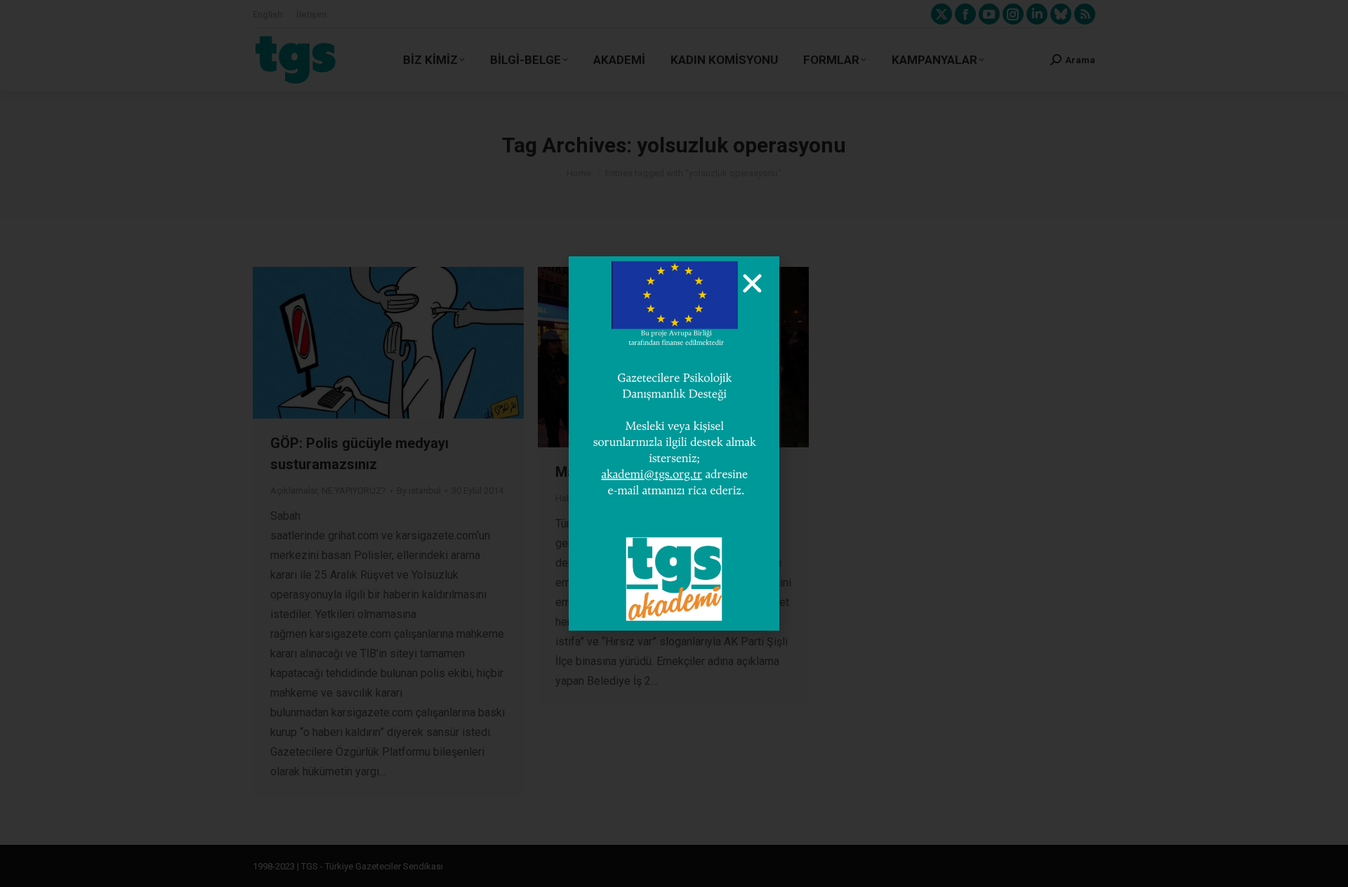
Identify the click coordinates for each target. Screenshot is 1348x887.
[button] (752, 283)
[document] (674, 443)
